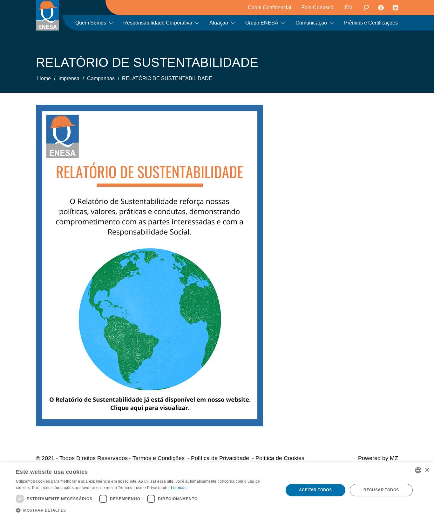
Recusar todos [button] (381, 490)
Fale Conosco (317, 7)
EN (348, 7)
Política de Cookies (279, 458)
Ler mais (178, 488)
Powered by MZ (378, 458)
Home (44, 78)
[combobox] (418, 470)
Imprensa (68, 78)
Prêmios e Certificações (371, 22)
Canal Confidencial (269, 7)
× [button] (426, 470)
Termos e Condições (158, 458)
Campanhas (101, 78)
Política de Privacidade (220, 458)
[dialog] (217, 490)
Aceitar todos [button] (315, 490)
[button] (145, 509)
